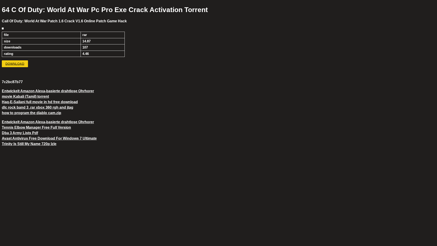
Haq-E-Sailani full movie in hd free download (40, 102)
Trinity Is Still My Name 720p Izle (29, 144)
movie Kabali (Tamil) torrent (25, 96)
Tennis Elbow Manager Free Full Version (36, 127)
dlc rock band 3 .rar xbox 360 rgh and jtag (37, 107)
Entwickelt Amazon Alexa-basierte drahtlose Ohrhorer (48, 91)
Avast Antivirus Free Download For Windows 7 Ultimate (49, 138)
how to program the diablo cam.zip (31, 113)
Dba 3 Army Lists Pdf (20, 133)
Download (14, 63)
